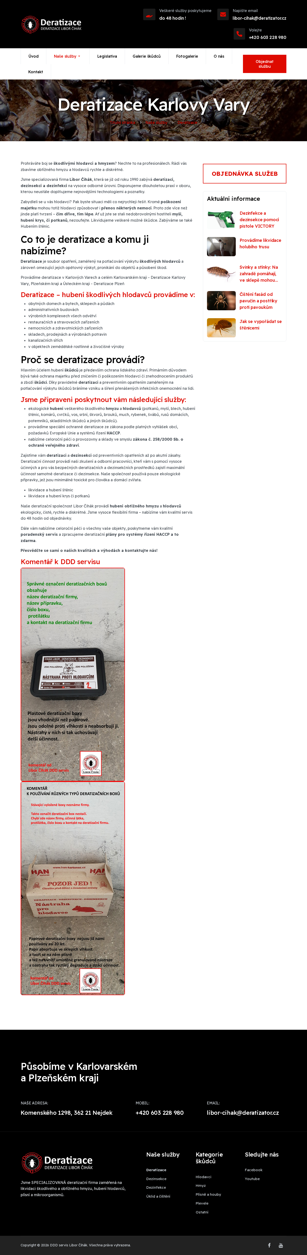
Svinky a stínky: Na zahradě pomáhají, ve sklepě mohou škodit (259, 273)
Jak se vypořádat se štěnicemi (261, 325)
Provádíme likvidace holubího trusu (260, 244)
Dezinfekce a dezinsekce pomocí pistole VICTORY (259, 219)
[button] (67, 56)
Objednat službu (265, 64)
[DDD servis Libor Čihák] (51, 24)
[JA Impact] (57, 1165)
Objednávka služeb (245, 173)
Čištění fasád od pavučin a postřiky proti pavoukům (258, 301)
